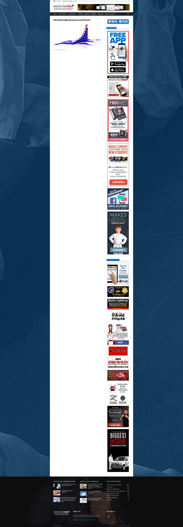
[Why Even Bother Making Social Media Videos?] (83, 500)
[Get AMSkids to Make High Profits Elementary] (56, 486)
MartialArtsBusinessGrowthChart (64, 17)
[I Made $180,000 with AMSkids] (56, 492)
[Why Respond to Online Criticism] (83, 493)
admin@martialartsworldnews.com (88, 520)
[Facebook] (129, 1)
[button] (128, 14)
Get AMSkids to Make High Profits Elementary (68, 484)
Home (54, 17)
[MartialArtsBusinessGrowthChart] (78, 48)
